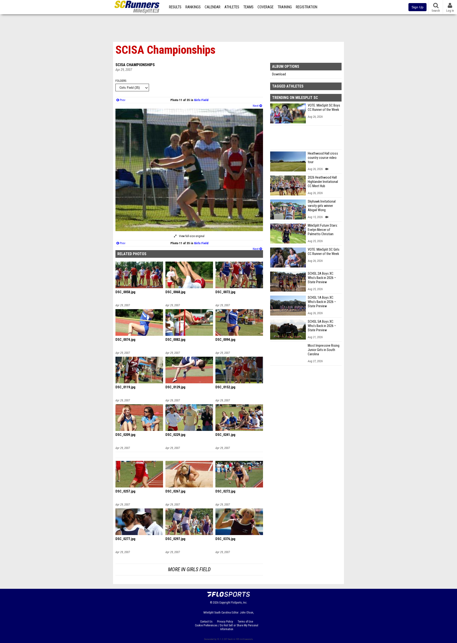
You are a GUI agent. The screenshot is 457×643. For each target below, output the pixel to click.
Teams (248, 7)
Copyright (224, 602)
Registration (306, 7)
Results (175, 7)
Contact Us (206, 621)
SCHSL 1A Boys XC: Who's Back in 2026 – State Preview (322, 302)
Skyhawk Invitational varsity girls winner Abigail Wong (322, 206)
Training (285, 7)
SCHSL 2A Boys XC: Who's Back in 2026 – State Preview (322, 278)
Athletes (231, 7)
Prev (122, 100)
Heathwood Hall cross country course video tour (323, 157)
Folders (120, 81)
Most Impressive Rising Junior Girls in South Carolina (323, 350)
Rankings (193, 7)
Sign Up (417, 7)
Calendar (212, 7)
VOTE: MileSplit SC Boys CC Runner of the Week (324, 107)
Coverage (265, 7)
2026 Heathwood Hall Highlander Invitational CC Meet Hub (323, 181)
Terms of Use (245, 621)
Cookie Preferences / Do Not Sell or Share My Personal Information (226, 627)
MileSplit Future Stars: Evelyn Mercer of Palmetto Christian (323, 230)
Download (279, 74)
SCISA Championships (135, 64)
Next (256, 105)
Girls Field (201, 100)
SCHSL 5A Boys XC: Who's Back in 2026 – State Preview (322, 326)
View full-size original (191, 236)
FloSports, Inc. (239, 602)
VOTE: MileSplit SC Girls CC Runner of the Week (323, 252)
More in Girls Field (189, 569)
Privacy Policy (225, 621)
